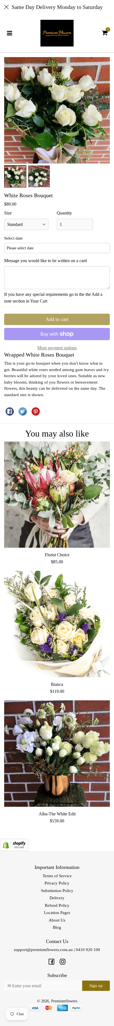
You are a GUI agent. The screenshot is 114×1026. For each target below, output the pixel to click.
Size (8, 213)
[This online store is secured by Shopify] (14, 844)
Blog (57, 927)
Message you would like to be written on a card (45, 260)
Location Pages (57, 912)
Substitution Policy (57, 890)
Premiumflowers (64, 1001)
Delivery (57, 898)
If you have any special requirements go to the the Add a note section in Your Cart (53, 297)
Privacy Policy (57, 883)
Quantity (64, 213)
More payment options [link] (57, 347)
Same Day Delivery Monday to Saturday (57, 7)
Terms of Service (57, 876)
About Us (57, 920)
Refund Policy (57, 905)
